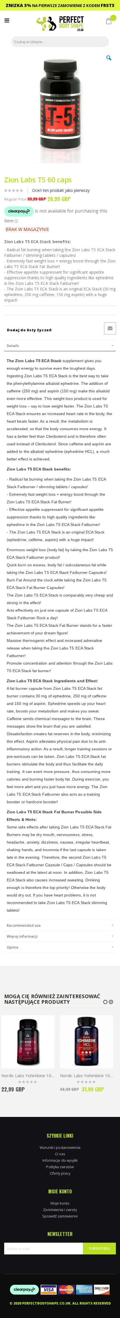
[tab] (60, 345)
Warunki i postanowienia (60, 1147)
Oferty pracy (60, 1173)
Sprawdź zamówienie (60, 1216)
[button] (109, 62)
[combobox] (60, 41)
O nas (60, 1153)
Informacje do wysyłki (60, 1160)
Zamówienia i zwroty (60, 1209)
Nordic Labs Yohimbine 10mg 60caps (27, 1075)
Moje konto (60, 1203)
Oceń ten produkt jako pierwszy (61, 190)
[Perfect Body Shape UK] (60, 24)
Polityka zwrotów (60, 1166)
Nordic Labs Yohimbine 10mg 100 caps (86, 1075)
